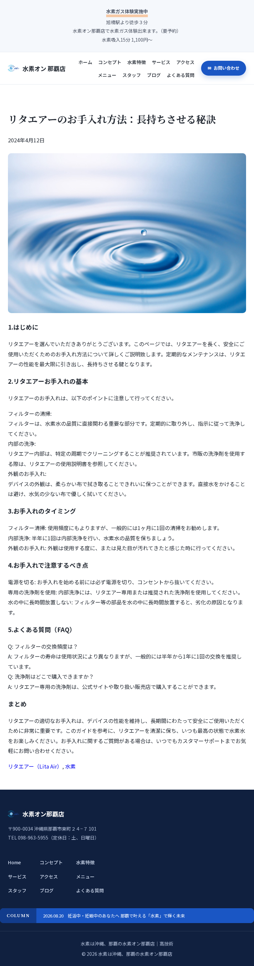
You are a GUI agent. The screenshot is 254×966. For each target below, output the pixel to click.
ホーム (85, 62)
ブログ (154, 75)
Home (14, 862)
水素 (70, 766)
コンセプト (109, 62)
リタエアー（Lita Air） (35, 766)
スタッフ (131, 75)
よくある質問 (180, 75)
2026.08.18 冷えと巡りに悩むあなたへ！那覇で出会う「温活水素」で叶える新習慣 (124, 915)
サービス (161, 62)
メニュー (107, 75)
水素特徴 (136, 62)
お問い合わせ (226, 68)
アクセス (185, 62)
